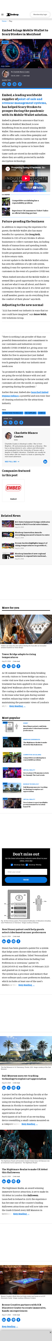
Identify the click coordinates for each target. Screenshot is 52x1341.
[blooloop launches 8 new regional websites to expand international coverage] (8, 555)
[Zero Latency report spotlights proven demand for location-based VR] (12, 803)
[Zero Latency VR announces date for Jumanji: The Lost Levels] (12, 772)
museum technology (31, 784)
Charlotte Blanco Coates (21, 72)
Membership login (40, 14)
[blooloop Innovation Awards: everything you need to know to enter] (8, 534)
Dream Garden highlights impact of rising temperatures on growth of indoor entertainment (31, 545)
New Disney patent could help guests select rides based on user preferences (36, 728)
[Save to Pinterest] (14, 84)
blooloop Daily (19, 865)
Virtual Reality (29, 799)
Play (10, 21)
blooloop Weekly (35, 865)
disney (25, 723)
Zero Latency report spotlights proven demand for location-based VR (35, 804)
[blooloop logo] (17, 14)
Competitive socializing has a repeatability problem (25, 201)
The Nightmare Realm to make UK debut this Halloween (35, 743)
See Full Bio (11, 462)
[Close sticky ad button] (50, 1332)
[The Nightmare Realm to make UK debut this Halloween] (12, 742)
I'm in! (26, 880)
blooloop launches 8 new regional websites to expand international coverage (30, 555)
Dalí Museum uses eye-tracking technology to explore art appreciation (35, 789)
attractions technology (12, 413)
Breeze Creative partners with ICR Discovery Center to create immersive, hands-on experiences (24, 1307)
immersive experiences (31, 739)
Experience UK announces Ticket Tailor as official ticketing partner (30, 211)
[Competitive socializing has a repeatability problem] (6, 201)
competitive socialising (32, 754)
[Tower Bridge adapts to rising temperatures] (26, 629)
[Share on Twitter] (9, 84)
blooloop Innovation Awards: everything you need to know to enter (32, 533)
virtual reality (29, 770)
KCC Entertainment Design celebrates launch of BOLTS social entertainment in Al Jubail (32, 524)
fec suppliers (30, 413)
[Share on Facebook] (20, 84)
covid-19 (42, 413)
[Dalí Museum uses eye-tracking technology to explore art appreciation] (12, 787)
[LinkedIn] (45, 462)
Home (4, 21)
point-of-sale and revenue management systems (24, 101)
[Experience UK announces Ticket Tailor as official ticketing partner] (6, 211)
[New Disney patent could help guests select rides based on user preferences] (12, 726)
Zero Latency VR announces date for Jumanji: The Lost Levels (36, 774)
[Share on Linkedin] (4, 84)
